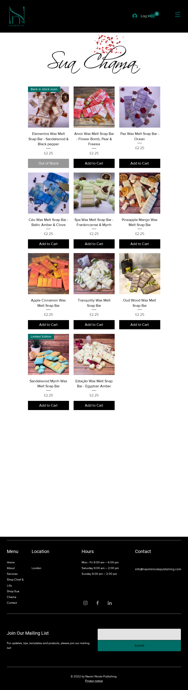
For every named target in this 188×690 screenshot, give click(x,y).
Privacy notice (94, 680)
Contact (12, 602)
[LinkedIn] (110, 603)
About (11, 568)
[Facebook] (97, 603)
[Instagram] (85, 603)
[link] (154, 14)
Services (12, 573)
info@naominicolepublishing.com (158, 569)
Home (11, 562)
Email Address (107, 623)
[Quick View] (94, 107)
